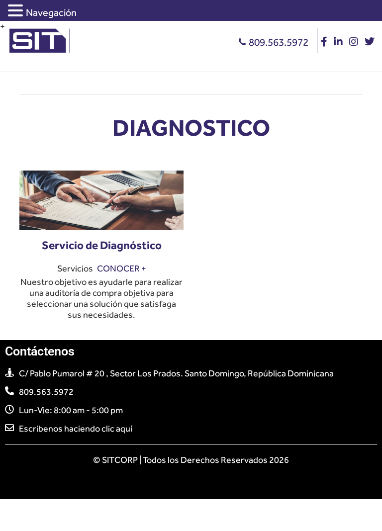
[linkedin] (338, 42)
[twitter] (369, 42)
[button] (17, 10)
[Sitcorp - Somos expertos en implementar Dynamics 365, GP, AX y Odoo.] (41, 32)
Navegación (51, 12)
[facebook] (324, 42)
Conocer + (121, 268)
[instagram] (354, 42)
